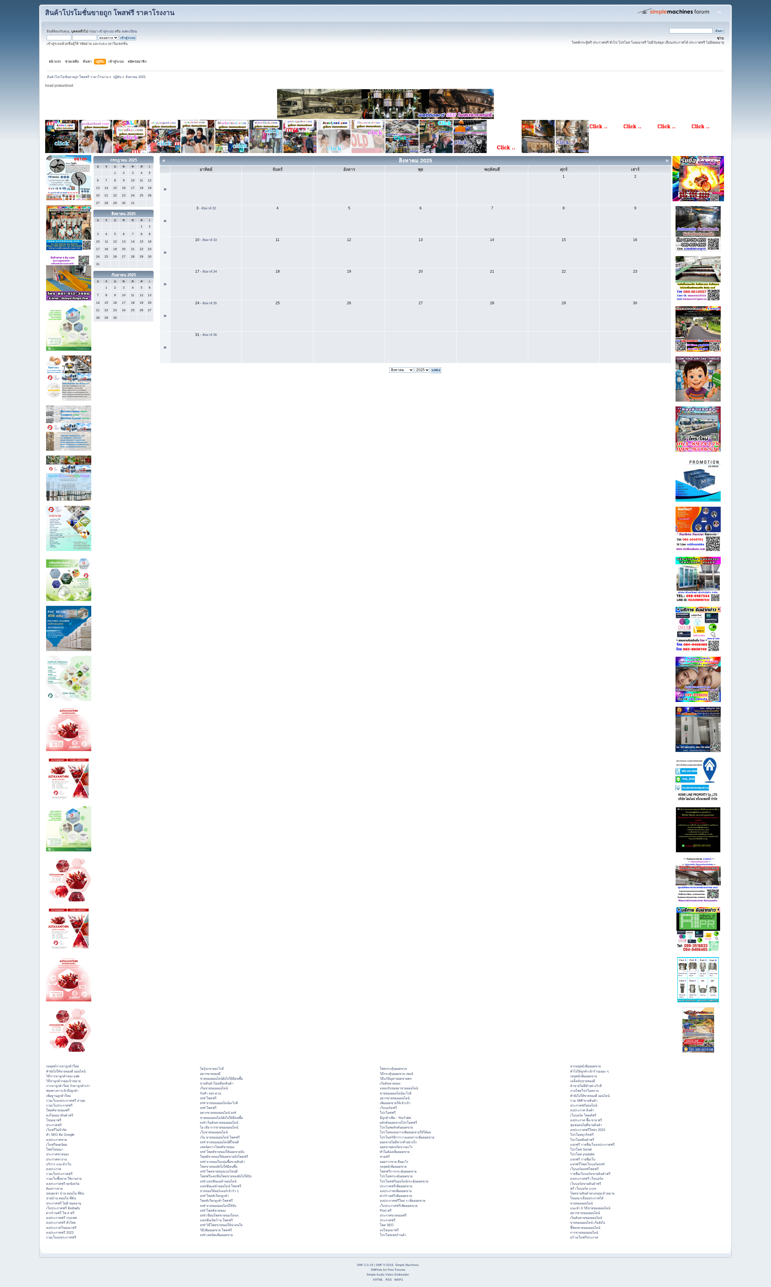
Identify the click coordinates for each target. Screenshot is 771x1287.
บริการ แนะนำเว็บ (58, 1164)
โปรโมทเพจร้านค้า (393, 1235)
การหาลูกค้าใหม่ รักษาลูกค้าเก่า (68, 1086)
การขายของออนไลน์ (584, 1232)
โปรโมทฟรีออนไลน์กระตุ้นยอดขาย (404, 1181)
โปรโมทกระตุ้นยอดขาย (396, 1176)
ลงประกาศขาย (56, 1139)
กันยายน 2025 (123, 275)
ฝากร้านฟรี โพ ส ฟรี (60, 1213)
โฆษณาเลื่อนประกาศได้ (587, 1198)
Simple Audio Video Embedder (388, 1274)
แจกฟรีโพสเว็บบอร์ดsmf (587, 1164)
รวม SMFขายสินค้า (584, 1100)
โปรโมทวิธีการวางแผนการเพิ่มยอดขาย (407, 1137)
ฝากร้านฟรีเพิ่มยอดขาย (396, 1196)
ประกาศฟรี (54, 1125)
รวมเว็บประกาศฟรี (59, 1105)
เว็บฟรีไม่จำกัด (56, 1130)
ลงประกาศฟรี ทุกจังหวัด (63, 1183)
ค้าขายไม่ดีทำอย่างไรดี (586, 1086)
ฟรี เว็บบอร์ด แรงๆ (583, 1188)
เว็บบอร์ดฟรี (388, 1108)
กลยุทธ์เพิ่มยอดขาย (393, 1166)
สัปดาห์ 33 (209, 240)
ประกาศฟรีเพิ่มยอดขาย (396, 1186)
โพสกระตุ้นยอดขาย (393, 1068)
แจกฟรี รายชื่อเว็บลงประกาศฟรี (592, 1144)
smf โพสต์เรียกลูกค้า (214, 1196)
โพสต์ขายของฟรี (58, 1110)
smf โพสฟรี (208, 1098)
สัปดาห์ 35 (209, 303)
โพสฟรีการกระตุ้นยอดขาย (398, 1171)
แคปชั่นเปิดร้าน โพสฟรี (216, 1220)
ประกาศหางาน (56, 1159)
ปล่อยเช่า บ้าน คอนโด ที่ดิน (65, 1193)
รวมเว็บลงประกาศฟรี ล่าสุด (65, 1100)
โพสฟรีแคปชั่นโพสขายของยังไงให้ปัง (225, 1176)
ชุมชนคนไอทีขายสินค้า (586, 1125)
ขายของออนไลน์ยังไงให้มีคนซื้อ (221, 1078)
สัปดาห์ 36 (209, 335)
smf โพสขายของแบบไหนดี (219, 1171)
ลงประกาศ (53, 1169)
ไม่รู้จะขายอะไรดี (212, 1068)
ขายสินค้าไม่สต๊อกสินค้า (216, 1083)
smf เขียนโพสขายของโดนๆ (219, 1215)
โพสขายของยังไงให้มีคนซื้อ (218, 1166)
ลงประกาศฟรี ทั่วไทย (61, 1222)
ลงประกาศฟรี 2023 (59, 1232)
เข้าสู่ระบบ (106, 31)
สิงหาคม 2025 (123, 213)
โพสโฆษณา (54, 1149)
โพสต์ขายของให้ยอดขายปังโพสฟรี (224, 1156)
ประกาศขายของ (57, 1154)
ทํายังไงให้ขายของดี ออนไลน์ (66, 1071)
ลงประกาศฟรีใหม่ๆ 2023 (587, 1130)
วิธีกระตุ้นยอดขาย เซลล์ (396, 1074)
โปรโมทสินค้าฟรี (582, 1139)
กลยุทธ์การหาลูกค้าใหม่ (62, 1066)
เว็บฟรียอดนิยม (56, 1144)
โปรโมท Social (581, 1149)
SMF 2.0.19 (365, 1265)
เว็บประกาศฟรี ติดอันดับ (63, 1208)
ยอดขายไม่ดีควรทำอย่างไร (398, 1142)
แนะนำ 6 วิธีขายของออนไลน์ (590, 1208)
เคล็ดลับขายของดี (582, 1081)
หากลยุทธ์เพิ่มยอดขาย (585, 1066)
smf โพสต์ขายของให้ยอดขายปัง (222, 1152)
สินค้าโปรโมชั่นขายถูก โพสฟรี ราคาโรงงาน (109, 13)
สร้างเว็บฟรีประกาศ (584, 1237)
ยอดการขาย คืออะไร (394, 1161)
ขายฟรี (385, 1156)
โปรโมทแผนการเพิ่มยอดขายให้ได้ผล (405, 1132)
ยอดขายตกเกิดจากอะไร (396, 1147)
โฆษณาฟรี (53, 1120)
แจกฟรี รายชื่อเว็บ (582, 1159)
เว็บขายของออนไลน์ (214, 1132)
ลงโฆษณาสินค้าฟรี (59, 1115)
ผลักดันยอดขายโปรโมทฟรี (398, 1122)
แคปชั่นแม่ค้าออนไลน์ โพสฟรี (220, 1186)
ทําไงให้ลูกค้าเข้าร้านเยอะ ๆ (589, 1071)
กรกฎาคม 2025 (123, 160)
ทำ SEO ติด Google (60, 1134)
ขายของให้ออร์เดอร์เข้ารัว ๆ (219, 1191)
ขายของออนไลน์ (581, 1203)
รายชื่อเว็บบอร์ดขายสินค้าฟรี (590, 1174)
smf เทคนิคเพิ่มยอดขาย (216, 1235)
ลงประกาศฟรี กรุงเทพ (61, 1218)
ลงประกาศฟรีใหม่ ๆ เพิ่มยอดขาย (402, 1200)
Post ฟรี (386, 1210)
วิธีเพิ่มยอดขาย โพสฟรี (216, 1230)
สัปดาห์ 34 (209, 271)
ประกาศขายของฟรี (393, 1215)
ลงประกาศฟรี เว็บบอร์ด (586, 1178)
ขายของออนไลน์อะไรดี (395, 1093)
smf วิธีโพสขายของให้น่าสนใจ (221, 1225)
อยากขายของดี (210, 1074)
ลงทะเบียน (129, 31)
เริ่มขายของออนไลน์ (214, 1088)
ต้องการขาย (54, 1188)
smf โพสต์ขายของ (213, 1210)
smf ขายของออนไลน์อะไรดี (219, 1103)
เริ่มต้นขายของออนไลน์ (586, 1218)
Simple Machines (407, 1265)
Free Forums (396, 1269)
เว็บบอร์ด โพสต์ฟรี (583, 1115)
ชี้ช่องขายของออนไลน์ (585, 1227)
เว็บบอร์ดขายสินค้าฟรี (585, 1183)
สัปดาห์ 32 (208, 208)
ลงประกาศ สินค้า (582, 1110)
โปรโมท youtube (582, 1154)
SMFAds (376, 1269)
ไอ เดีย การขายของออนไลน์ (219, 1127)
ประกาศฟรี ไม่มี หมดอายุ (63, 1203)
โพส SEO (387, 1225)
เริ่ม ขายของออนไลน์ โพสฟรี (220, 1137)
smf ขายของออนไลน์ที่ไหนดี (219, 1142)
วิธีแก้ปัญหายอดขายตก (396, 1078)
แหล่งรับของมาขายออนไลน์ (399, 1088)
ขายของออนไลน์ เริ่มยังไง (587, 1222)
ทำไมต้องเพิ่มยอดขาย (395, 1152)
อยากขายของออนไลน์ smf (218, 1112)
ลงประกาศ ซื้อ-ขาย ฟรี (586, 1120)
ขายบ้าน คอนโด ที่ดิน (61, 1198)
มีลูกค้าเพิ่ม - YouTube (395, 1117)
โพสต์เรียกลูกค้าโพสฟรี (216, 1200)
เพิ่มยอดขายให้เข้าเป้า (395, 1103)
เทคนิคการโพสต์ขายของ (217, 1147)
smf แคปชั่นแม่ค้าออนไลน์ (218, 1181)
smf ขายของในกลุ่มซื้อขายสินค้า (222, 1161)
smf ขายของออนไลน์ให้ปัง (218, 1205)
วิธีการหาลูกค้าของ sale (63, 1076)
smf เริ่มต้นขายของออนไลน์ (219, 1122)
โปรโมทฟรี (388, 1112)
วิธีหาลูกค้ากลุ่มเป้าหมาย (63, 1081)
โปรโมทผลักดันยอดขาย (396, 1127)
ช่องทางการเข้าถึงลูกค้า (62, 1090)
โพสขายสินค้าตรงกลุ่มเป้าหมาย (592, 1193)
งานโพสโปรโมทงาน (584, 1090)
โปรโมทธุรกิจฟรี (582, 1134)
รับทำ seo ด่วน (210, 1093)
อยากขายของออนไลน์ (395, 1098)
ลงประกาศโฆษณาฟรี (61, 1227)
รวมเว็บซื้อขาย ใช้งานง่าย (64, 1178)
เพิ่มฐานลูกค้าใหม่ (58, 1096)
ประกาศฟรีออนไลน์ (583, 1105)
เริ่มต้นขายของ (390, 1083)
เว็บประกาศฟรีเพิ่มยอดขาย (398, 1205)
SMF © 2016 (384, 1265)
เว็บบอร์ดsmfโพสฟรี (584, 1169)
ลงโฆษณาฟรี (389, 1230)
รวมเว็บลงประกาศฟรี (61, 1237)
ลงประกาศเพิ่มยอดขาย (396, 1191)
